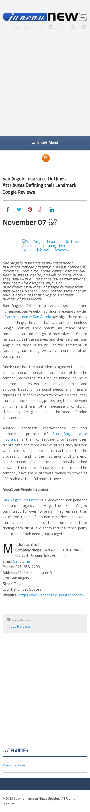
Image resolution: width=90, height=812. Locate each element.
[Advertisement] (45, 83)
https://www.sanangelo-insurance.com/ (51, 595)
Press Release (19, 626)
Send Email (22, 561)
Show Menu (48, 142)
